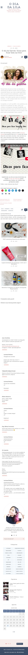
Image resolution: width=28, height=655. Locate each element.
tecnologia (10, 210)
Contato (20, 643)
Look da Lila (8, 571)
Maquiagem (8, 562)
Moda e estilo (19, 571)
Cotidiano (8, 548)
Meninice (9, 46)
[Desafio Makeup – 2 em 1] (14, 597)
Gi (17, 134)
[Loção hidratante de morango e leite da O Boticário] (14, 253)
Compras (19, 566)
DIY (8, 559)
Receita (19, 564)
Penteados (8, 564)
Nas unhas (8, 573)
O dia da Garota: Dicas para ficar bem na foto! (14, 51)
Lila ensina (19, 557)
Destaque (8, 557)
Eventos (19, 550)
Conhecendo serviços (19, 548)
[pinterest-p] (14, 535)
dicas (2, 208)
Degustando (8, 550)
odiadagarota (4, 210)
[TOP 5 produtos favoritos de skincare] (14, 230)
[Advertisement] (14, 29)
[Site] (10, 213)
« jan (14, 631)
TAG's (8, 555)
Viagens (19, 555)
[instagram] (16, 535)
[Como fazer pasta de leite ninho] (14, 584)
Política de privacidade (18, 649)
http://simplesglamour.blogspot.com (10, 346)
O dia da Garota (17, 46)
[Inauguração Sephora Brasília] (14, 591)
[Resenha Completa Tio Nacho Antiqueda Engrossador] (14, 278)
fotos (12, 208)
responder (4, 349)
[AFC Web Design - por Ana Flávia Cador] (20, 652)
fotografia (7, 208)
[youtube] (11, 535)
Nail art (19, 562)
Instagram (19, 559)
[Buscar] (23, 539)
